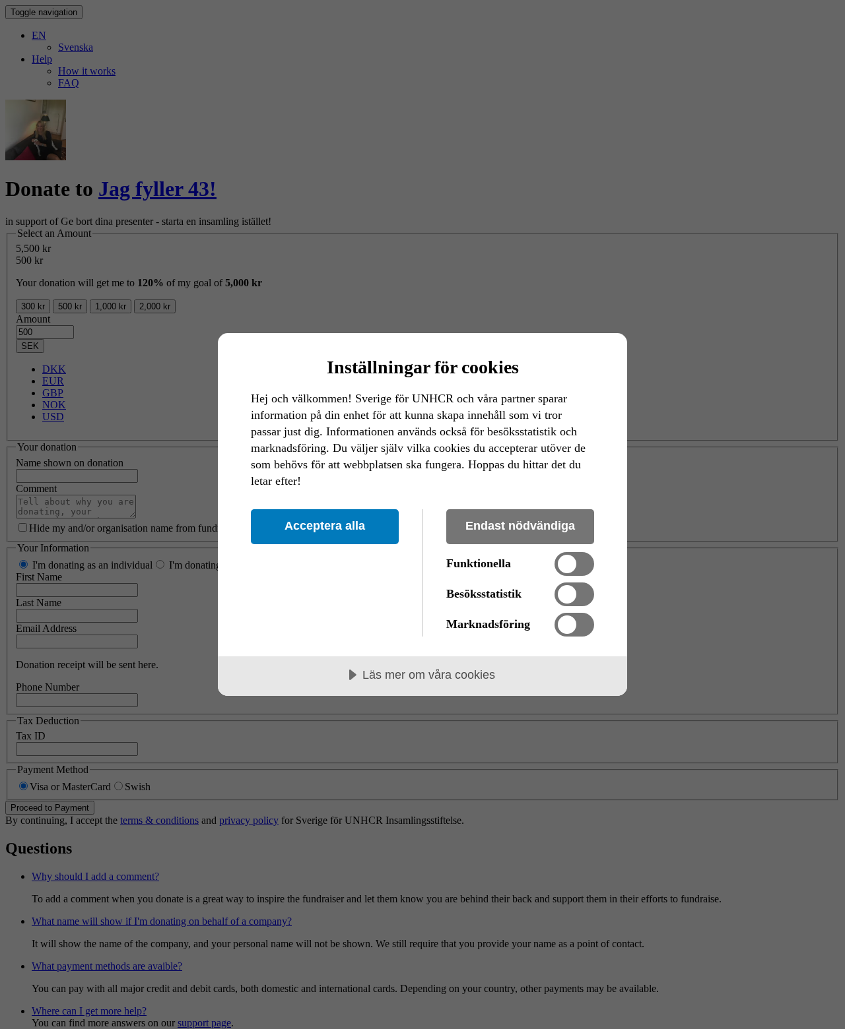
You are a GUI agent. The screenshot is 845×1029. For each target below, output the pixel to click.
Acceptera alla (325, 525)
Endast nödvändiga (520, 525)
